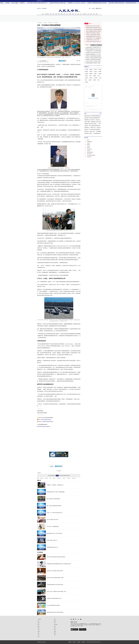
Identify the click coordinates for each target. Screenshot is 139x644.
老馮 (100, 77)
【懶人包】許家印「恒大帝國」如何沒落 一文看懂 (93, 61)
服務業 (54, 478)
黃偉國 (86, 73)
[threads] (76, 619)
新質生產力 (59, 478)
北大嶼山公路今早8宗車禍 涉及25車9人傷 (93, 41)
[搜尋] (101, 8)
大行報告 (88, 150)
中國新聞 (56, 22)
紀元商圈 (92, 8)
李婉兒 (91, 77)
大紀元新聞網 (39, 22)
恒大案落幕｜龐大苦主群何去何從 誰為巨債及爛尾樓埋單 (94, 52)
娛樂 (55, 631)
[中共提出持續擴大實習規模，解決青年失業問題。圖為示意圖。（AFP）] (58, 219)
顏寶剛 (91, 73)
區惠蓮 (86, 82)
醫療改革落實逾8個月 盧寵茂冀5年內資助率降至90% (94, 27)
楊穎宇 (95, 73)
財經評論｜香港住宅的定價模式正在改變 (93, 57)
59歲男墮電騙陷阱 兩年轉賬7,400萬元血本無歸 (93, 63)
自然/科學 (55, 624)
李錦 (98, 75)
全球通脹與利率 (89, 141)
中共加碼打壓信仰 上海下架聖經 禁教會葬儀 (94, 50)
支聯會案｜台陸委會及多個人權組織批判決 (93, 59)
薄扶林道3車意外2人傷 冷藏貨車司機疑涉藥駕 (94, 29)
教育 (55, 629)
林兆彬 (86, 75)
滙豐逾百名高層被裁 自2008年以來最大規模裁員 (94, 49)
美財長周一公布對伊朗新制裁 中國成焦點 (93, 34)
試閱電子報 (39, 8)
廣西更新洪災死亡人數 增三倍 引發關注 (93, 25)
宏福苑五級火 (89, 156)
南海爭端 (88, 144)
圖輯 (55, 633)
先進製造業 (74, 478)
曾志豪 (86, 69)
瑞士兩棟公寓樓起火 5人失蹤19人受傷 (92, 39)
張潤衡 (94, 75)
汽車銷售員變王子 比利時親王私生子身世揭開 (94, 47)
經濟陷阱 (41, 478)
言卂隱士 (96, 77)
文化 (55, 622)
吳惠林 (86, 77)
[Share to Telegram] (62, 60)
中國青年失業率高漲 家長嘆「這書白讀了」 (93, 32)
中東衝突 (88, 146)
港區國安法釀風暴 (90, 152)
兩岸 (38, 624)
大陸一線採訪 (89, 153)
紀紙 (55, 626)
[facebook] (73, 619)
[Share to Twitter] (61, 60)
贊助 (89, 8)
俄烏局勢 (88, 147)
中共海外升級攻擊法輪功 (91, 155)
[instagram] (71, 619)
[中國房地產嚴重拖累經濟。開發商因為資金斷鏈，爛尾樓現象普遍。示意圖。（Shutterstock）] (58, 41)
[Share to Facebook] (59, 60)
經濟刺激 (46, 478)
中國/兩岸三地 (50, 22)
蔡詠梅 (100, 73)
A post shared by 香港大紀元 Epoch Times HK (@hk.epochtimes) (96, 109)
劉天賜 (95, 69)
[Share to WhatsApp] (64, 60)
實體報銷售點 (44, 8)
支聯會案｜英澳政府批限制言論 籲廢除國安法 (94, 56)
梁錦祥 (91, 71)
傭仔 (90, 75)
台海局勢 (88, 143)
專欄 (38, 631)
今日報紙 (39, 619)
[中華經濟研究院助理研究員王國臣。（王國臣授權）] (59, 99)
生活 (55, 619)
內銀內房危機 (89, 149)
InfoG (39, 629)
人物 (38, 636)
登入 (57, 475)
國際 (38, 626)
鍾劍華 (91, 69)
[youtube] (80, 619)
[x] (78, 619)
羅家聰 (100, 71)
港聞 (38, 622)
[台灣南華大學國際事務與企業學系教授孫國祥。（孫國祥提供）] (59, 156)
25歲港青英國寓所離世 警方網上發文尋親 (93, 36)
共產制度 (68, 478)
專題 (38, 633)
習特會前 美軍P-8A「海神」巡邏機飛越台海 (93, 38)
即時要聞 (44, 22)
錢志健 (86, 71)
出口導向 (63, 478)
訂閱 (63, 475)
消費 (50, 478)
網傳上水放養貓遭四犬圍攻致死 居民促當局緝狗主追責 (94, 31)
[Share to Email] (65, 60)
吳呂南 (95, 71)
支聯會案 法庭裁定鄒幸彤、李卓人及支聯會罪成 (94, 54)
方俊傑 (100, 69)
